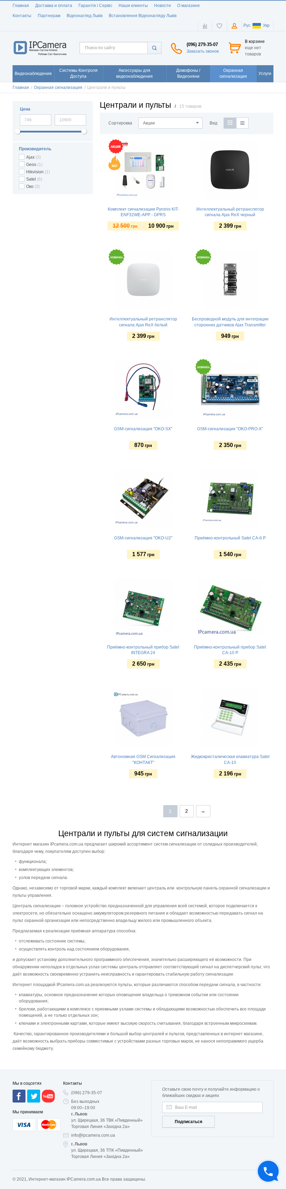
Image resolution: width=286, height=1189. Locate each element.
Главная (21, 5)
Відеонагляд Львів (85, 15)
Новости (162, 5)
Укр (266, 25)
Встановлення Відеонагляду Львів (142, 15)
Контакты (22, 15)
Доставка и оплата (53, 5)
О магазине (188, 5)
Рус (246, 25)
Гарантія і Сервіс (95, 5)
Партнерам (49, 15)
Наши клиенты (133, 5)
